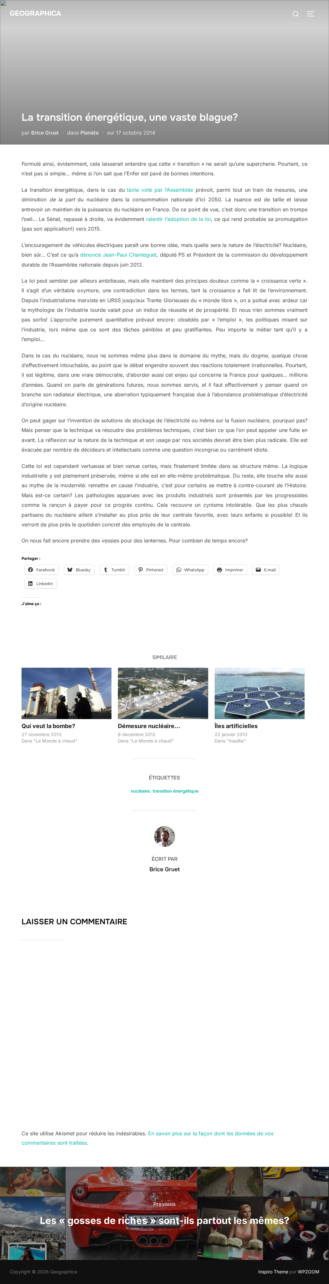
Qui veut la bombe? (48, 726)
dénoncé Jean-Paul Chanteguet (118, 254)
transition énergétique (176, 791)
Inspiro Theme (273, 1271)
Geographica (35, 13)
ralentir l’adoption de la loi (178, 219)
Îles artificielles (236, 726)
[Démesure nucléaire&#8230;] (163, 693)
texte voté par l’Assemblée (160, 190)
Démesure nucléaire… (149, 726)
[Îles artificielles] (260, 693)
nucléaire (140, 791)
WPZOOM (308, 1271)
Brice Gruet (45, 132)
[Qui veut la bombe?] (66, 693)
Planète (89, 132)
